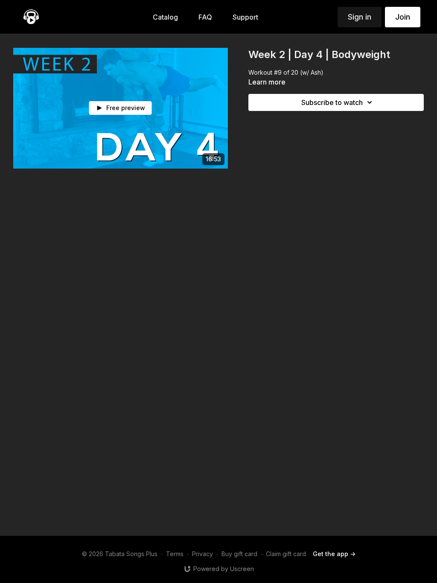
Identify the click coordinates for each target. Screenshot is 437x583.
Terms (175, 553)
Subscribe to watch (332, 102)
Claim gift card (286, 553)
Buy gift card (239, 553)
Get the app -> (334, 553)
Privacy (202, 553)
